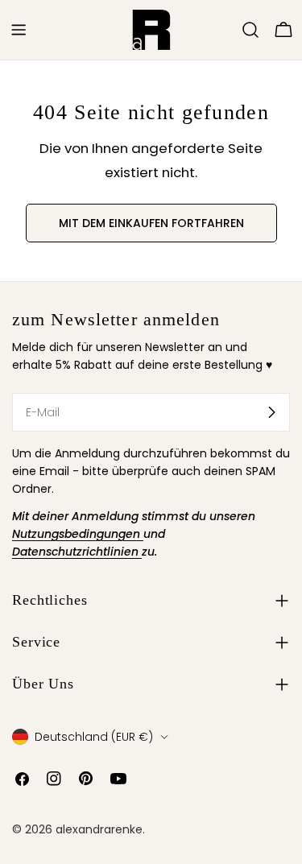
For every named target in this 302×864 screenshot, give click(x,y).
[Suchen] (250, 30)
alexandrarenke (99, 829)
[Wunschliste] (228, 30)
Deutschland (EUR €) (94, 737)
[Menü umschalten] (18, 30)
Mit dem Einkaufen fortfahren (151, 223)
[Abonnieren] (271, 412)
